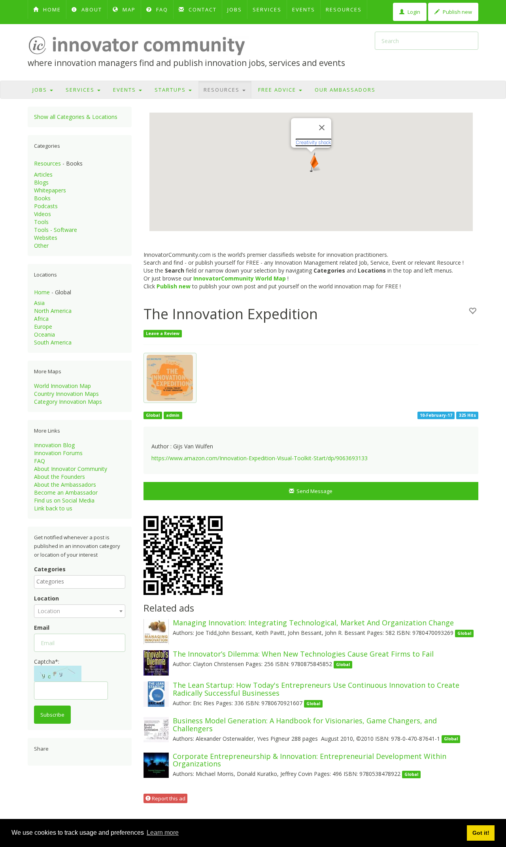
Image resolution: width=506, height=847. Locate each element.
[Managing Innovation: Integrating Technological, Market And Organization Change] (156, 631)
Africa (41, 318)
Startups (171, 89)
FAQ (161, 9)
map (128, 9)
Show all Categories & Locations (75, 116)
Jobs (234, 9)
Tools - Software (55, 229)
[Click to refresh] (57, 673)
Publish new (457, 11)
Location (46, 598)
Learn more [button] (163, 832)
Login (413, 11)
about (90, 9)
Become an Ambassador (66, 492)
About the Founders (59, 476)
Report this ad (168, 798)
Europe (43, 326)
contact (202, 9)
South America (53, 342)
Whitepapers (50, 190)
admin (172, 415)
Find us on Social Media (64, 500)
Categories (50, 569)
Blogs (41, 182)
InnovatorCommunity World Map (239, 278)
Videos (42, 214)
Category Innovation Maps (68, 401)
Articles (43, 174)
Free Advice (278, 89)
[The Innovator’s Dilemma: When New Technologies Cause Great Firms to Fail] (156, 662)
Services (267, 9)
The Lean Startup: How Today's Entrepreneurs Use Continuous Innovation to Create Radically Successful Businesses (316, 689)
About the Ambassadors (65, 484)
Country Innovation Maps (66, 393)
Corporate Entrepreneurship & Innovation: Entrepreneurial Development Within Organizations (309, 760)
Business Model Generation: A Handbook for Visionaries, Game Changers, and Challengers (305, 724)
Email (41, 627)
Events (303, 9)
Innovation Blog (54, 445)
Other (41, 245)
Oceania (44, 334)
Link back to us (53, 508)
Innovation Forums (58, 453)
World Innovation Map (62, 386)
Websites (45, 237)
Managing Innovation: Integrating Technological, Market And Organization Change (313, 622)
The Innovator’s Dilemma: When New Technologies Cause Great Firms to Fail (303, 654)
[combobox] (79, 582)
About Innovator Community (70, 468)
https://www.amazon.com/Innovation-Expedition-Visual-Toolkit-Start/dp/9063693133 (259, 458)
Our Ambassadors (345, 89)
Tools (41, 222)
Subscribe (52, 714)
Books (42, 198)
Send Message (313, 491)
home (51, 9)
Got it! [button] (480, 833)
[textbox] (81, 581)
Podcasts (46, 206)
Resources (344, 9)
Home (42, 292)
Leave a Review (162, 333)
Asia (39, 303)
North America (53, 310)
